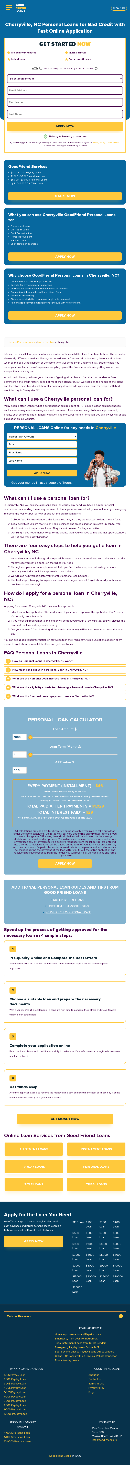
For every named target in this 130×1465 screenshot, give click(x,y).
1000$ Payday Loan (15, 1414)
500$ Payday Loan (15, 1392)
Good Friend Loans (60, 1456)
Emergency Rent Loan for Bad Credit (76, 1338)
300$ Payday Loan (15, 1383)
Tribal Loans (96, 1184)
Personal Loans (26, 342)
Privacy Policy (98, 142)
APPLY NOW (65, 864)
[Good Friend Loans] (21, 8)
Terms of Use (113, 142)
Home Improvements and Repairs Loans (78, 1334)
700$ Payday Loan (15, 1401)
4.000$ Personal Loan (17, 1433)
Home (11, 342)
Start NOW (65, 196)
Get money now (65, 1119)
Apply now (119, 8)
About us (94, 1375)
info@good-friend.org (104, 1440)
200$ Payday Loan (15, 1379)
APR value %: (65, 762)
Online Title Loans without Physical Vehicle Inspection (86, 1356)
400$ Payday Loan (15, 1388)
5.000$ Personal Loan (17, 1437)
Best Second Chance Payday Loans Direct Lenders (84, 1351)
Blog (91, 1392)
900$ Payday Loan (15, 1409)
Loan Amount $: (65, 729)
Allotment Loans (33, 1149)
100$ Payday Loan (14, 1375)
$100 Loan (78, 1222)
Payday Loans (34, 1167)
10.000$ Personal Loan (17, 1441)
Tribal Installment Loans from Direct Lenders (80, 1343)
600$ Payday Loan (15, 1396)
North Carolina (45, 342)
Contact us (95, 1379)
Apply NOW (65, 257)
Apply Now (34, 1241)
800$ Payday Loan (15, 1405)
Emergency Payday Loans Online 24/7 (77, 1347)
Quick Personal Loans (68, 900)
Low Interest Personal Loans (68, 906)
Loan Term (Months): (65, 746)
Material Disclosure (19, 1316)
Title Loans (33, 1184)
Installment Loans (96, 1149)
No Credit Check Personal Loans (68, 912)
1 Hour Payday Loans (67, 1360)
